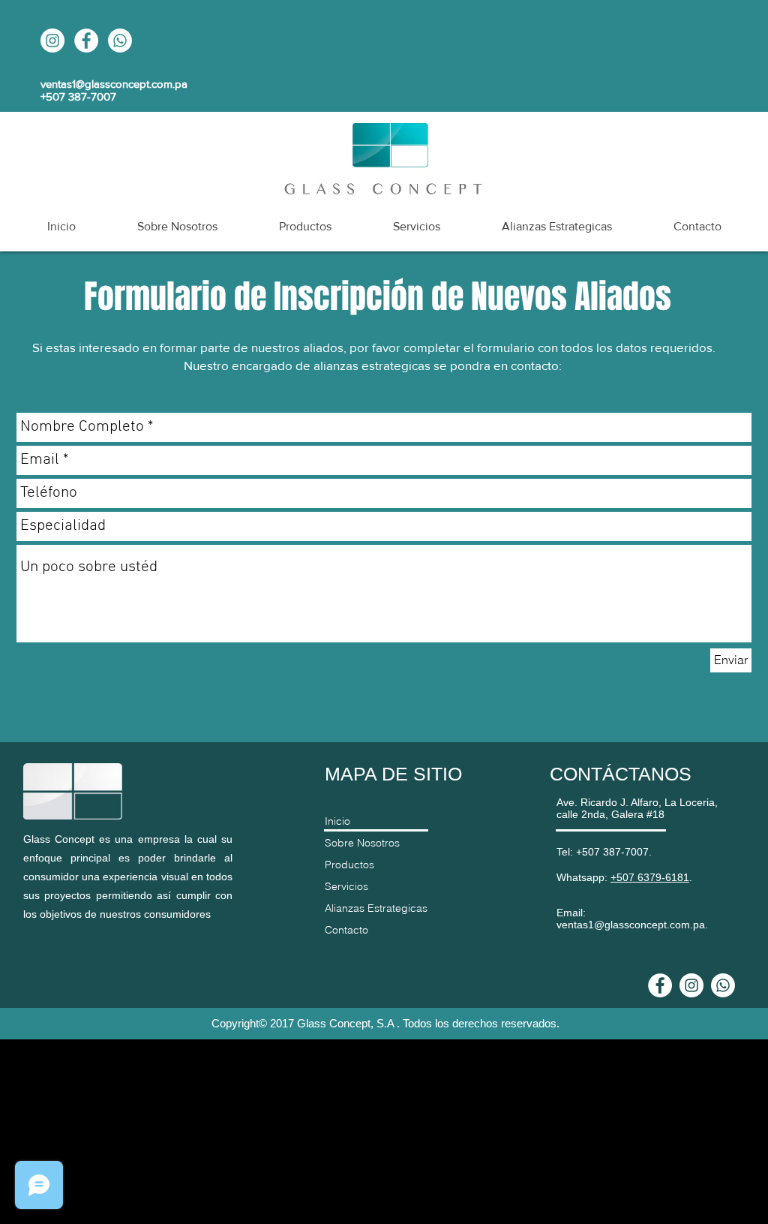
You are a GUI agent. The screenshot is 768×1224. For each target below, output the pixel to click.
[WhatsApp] (120, 41)
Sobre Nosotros (362, 843)
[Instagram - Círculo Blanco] (52, 41)
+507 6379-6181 (649, 877)
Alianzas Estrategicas (376, 908)
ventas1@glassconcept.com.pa (114, 83)
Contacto (346, 930)
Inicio (337, 821)
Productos (349, 864)
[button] (557, 226)
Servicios (346, 886)
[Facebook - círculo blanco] (86, 41)
